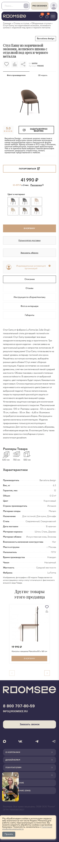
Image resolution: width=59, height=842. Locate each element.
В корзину (29, 228)
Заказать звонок (29, 724)
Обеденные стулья (41, 23)
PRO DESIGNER (39, 6)
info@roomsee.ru (15, 711)
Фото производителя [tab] (16, 75)
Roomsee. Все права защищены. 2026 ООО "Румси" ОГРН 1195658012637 (29, 808)
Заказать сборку (29, 253)
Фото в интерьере (29, 306)
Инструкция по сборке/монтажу (29, 297)
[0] (47, 16)
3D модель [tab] (42, 75)
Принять (9, 834)
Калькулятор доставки (29, 240)
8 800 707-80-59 (19, 706)
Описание (30, 279)
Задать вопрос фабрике (39, 130)
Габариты (29, 315)
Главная (7, 23)
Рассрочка (36, 185)
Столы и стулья (21, 23)
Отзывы (29, 288)
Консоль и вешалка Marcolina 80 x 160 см (29, 651)
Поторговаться (27, 169)
